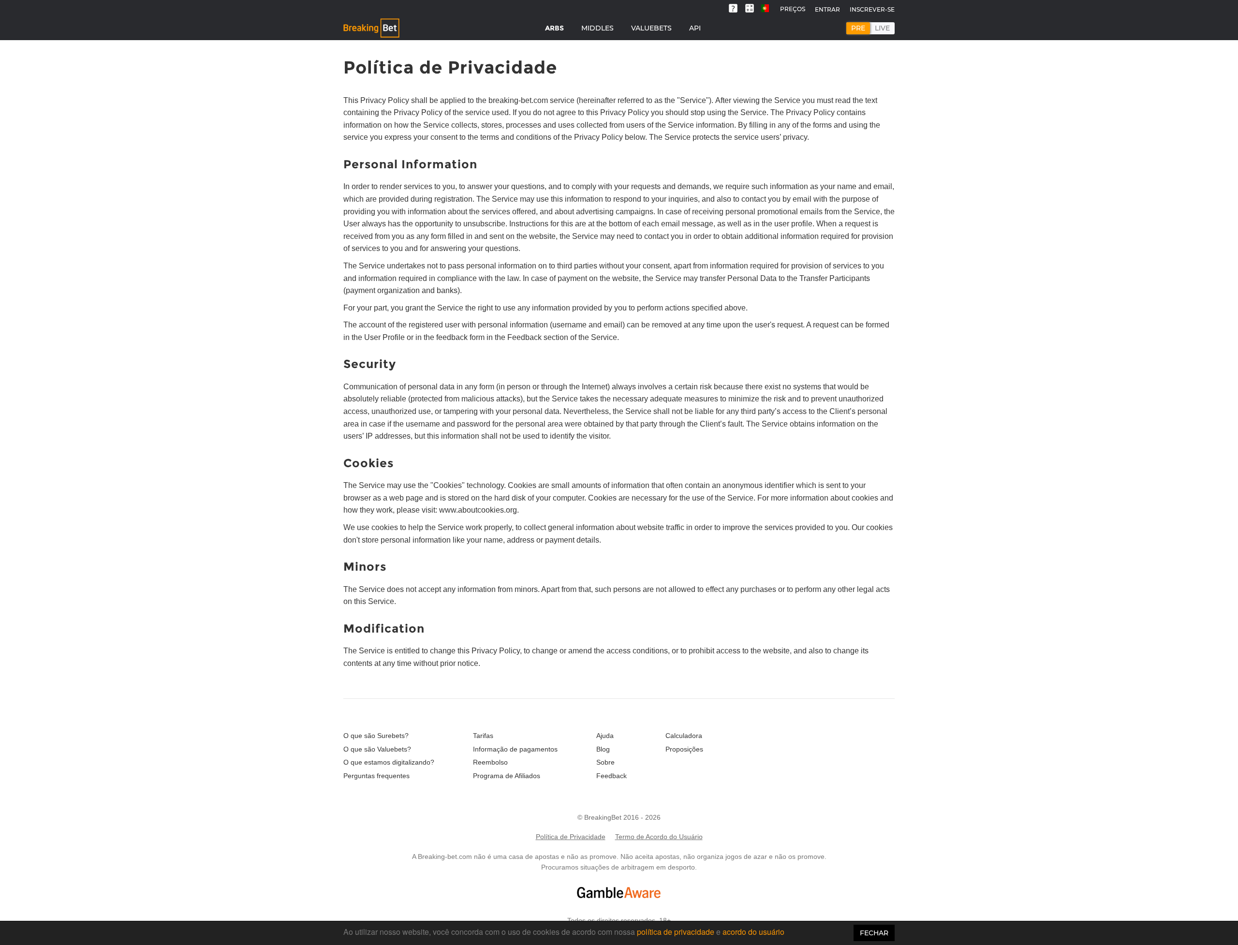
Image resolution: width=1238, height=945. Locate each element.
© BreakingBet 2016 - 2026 (619, 817)
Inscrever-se (872, 9)
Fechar (874, 933)
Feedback (611, 776)
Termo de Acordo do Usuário (659, 837)
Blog (603, 749)
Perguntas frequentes (376, 776)
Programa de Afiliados (506, 776)
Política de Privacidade (570, 837)
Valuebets (651, 28)
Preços (792, 9)
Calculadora (683, 735)
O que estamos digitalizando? (388, 762)
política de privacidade (675, 931)
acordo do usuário (753, 931)
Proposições (684, 749)
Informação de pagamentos (515, 749)
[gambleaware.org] (619, 892)
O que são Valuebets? (377, 749)
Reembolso (490, 762)
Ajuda (605, 735)
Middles (597, 28)
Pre (858, 28)
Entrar (827, 9)
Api (695, 28)
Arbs (554, 28)
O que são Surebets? (376, 735)
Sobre (605, 762)
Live (882, 28)
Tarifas (483, 735)
